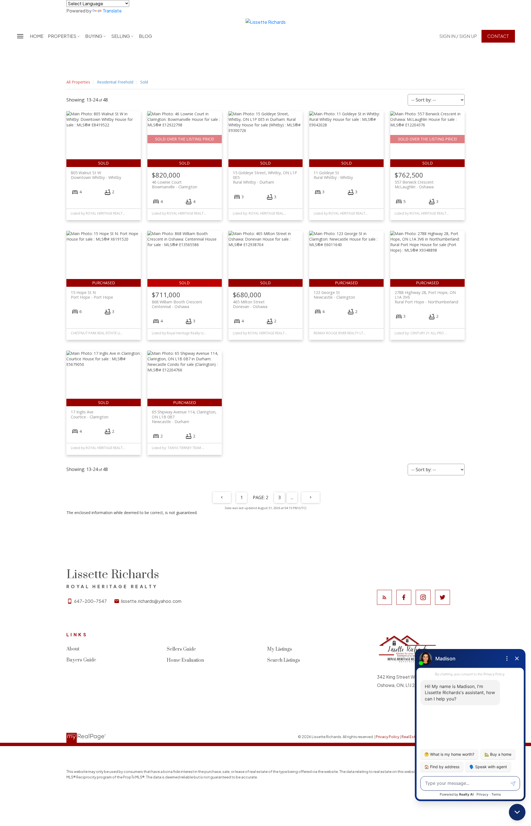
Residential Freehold (115, 82)
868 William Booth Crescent (177, 304)
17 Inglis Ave (89, 414)
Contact (498, 36)
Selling (120, 36)
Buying (93, 36)
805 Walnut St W (96, 175)
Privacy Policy (387, 736)
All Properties (78, 82)
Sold (144, 82)
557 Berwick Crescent (414, 184)
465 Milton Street (250, 304)
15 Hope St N (92, 295)
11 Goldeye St (333, 175)
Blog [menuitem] (145, 36)
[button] (458, 36)
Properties (62, 36)
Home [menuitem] (36, 36)
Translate (112, 11)
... (292, 497)
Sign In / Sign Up (458, 36)
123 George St (334, 295)
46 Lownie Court (174, 184)
